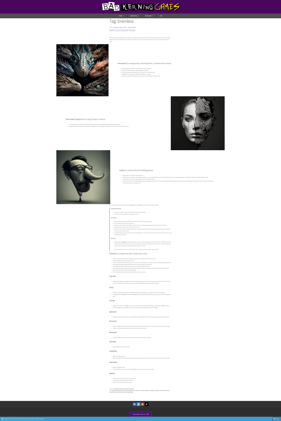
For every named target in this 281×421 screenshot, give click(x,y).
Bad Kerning (134, 16)
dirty (134, 390)
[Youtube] (142, 404)
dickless (130, 390)
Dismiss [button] (277, 419)
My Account (148, 16)
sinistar (125, 27)
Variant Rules (130, 392)
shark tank (119, 392)
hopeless (152, 390)
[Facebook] (134, 404)
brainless (122, 390)
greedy (143, 390)
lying (160, 390)
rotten (167, 390)
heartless (147, 390)
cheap (126, 390)
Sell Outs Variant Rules (122, 30)
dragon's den (138, 390)
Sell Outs (132, 388)
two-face (124, 392)
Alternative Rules (119, 388)
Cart (161, 16)
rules (110, 392)
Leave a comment (132, 27)
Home (120, 16)
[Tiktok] (146, 404)
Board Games (126, 388)
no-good (164, 390)
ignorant (157, 390)
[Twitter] (138, 404)
